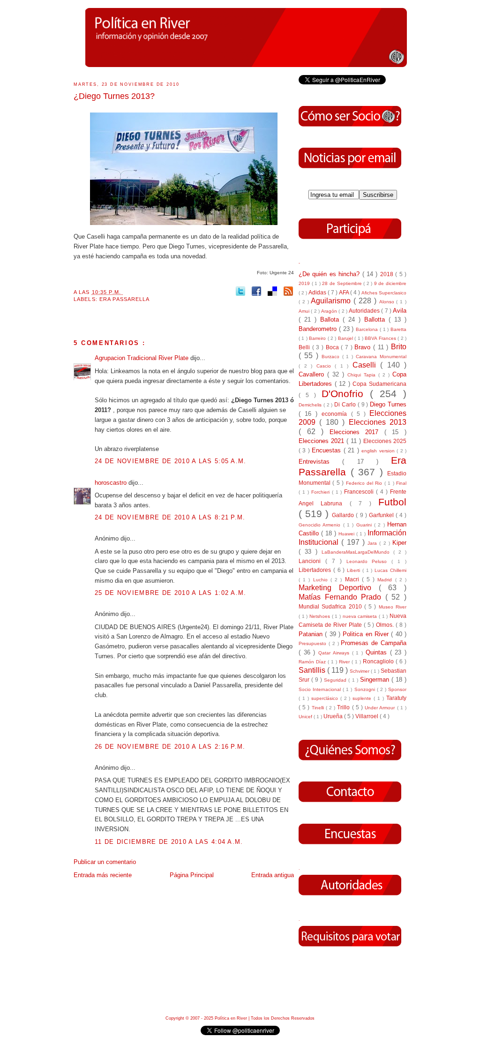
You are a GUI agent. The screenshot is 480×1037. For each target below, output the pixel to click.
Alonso (388, 301)
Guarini (365, 524)
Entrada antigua (272, 875)
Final (401, 483)
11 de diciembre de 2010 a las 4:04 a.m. (169, 841)
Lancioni (312, 561)
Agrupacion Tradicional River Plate (142, 357)
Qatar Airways (335, 652)
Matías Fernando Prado (342, 597)
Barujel (346, 338)
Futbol (392, 501)
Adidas (318, 292)
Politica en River (367, 634)
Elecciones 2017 (357, 432)
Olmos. (386, 625)
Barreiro (318, 338)
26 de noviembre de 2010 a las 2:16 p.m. (170, 746)
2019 (305, 283)
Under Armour (381, 707)
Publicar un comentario (105, 861)
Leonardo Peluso (369, 561)
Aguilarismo (332, 301)
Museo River (392, 606)
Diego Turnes (388, 404)
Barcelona (368, 329)
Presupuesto (314, 643)
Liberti (354, 570)
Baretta (398, 329)
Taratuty (396, 698)
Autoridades (365, 311)
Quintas (378, 652)
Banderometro (319, 328)
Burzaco (332, 356)
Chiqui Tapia (362, 374)
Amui (305, 311)
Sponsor (397, 689)
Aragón (329, 311)
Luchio (321, 579)
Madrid (386, 579)
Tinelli (319, 707)
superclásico (325, 698)
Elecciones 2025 (384, 441)
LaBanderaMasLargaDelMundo (357, 552)
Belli (305, 347)
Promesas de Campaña (373, 642)
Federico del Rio (365, 483)
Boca (333, 347)
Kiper (399, 542)
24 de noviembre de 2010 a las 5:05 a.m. (171, 461)
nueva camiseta (361, 616)
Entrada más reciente (103, 875)
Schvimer (360, 671)
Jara (373, 543)
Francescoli (360, 491)
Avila (399, 310)
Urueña (333, 716)
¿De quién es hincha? (330, 274)
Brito (398, 347)
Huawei (347, 533)
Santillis (313, 670)
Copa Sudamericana (379, 384)
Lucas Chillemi (390, 570)
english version (379, 450)
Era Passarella (124, 299)
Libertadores (316, 570)
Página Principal (192, 875)
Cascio (325, 365)
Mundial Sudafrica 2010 (331, 606)
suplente (363, 698)
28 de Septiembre (342, 283)
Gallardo (344, 515)
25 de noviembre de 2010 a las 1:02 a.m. (171, 592)
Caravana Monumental (381, 356)
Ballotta (376, 319)
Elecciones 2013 (377, 422)
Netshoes (320, 616)
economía (336, 414)
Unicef (306, 716)
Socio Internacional (321, 689)
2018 (387, 274)
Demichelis (311, 404)
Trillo (344, 707)
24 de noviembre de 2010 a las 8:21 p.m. (170, 517)
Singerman (375, 679)
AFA (344, 292)
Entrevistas (320, 461)
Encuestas (327, 450)
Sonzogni (365, 689)
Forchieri (321, 492)
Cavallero (313, 374)
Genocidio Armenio (321, 524)
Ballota (331, 319)
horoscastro (111, 482)
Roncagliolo (379, 661)
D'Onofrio (346, 393)
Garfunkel (382, 515)
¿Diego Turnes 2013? (114, 96)
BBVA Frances (381, 338)
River (345, 661)
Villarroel (367, 716)
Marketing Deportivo (339, 588)
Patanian (312, 634)
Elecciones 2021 (322, 440)
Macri (353, 579)
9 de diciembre (390, 283)
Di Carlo (346, 404)
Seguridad (336, 680)
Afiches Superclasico (383, 292)
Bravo (363, 347)
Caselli (366, 365)
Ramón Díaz (313, 661)
